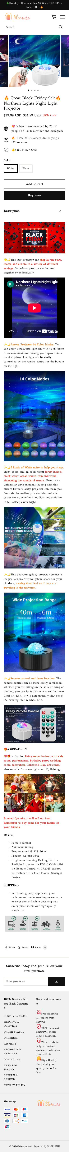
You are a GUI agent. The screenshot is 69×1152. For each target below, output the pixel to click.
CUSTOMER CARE (15, 1016)
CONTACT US (12, 1059)
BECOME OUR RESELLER (12, 1051)
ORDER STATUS (14, 1031)
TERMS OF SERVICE (10, 1067)
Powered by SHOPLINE (47, 1146)
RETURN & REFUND (11, 1077)
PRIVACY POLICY (14, 1085)
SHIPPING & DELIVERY (11, 1023)
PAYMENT (10, 1043)
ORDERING (11, 1037)
